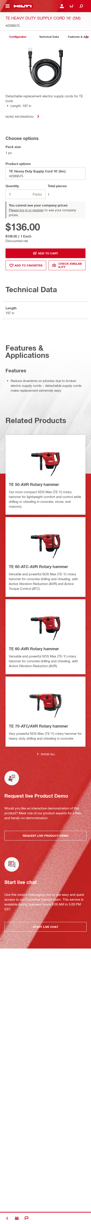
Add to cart (48, 253)
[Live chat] (26, 1218)
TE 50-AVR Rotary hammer (34, 484)
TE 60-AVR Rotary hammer (34, 648)
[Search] (81, 6)
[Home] (22, 6)
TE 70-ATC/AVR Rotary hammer (38, 726)
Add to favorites (28, 265)
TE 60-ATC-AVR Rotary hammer (38, 566)
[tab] (17, 37)
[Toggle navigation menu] (7, 6)
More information (19, 116)
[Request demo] (17, 1218)
